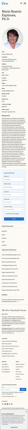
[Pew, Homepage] (5, 3)
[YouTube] (12, 404)
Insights (4, 361)
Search (14, 218)
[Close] (26, 411)
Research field (7, 183)
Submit (23, 389)
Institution (6, 191)
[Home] (14, 310)
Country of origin (8, 206)
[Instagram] (5, 404)
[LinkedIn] (7, 404)
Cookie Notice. (5, 424)
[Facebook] (3, 404)
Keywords (6, 176)
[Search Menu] (21, 3)
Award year (6, 199)
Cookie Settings (14, 427)
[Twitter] (9, 404)
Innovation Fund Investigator (12, 213)
